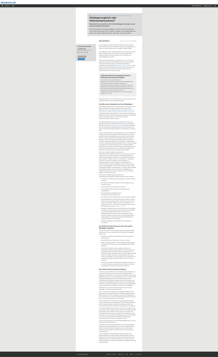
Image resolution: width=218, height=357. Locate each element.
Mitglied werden (208, 5)
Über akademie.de (196, 5)
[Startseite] (10, 2)
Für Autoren (138, 354)
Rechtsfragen (93, 15)
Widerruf (132, 354)
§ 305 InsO (108, 93)
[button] (100, 41)
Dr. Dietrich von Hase (126, 41)
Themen (7, 5)
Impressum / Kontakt (111, 354)
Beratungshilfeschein (116, 125)
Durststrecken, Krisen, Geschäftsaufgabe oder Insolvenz (106, 15)
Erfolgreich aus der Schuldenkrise (124, 65)
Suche (13, 5)
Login (215, 5)
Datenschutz (121, 354)
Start (2, 5)
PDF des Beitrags (83, 52)
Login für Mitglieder (82, 56)
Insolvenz (118, 15)
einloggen (81, 50)
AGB (127, 354)
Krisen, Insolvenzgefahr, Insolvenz (126, 15)
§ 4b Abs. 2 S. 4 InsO (120, 206)
